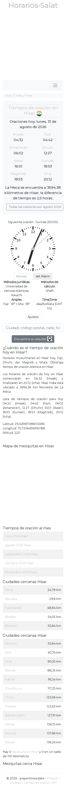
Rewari (10, 742)
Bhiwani (10, 626)
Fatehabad (13, 608)
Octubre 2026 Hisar (19, 563)
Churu (10, 697)
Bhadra (10, 617)
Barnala (10, 733)
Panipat (10, 706)
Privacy (52, 778)
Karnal (9, 724)
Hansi (9, 590)
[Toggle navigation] (55, 85)
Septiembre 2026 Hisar (21, 554)
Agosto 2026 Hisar (18, 545)
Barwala (11, 599)
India (19, 95)
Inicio (8, 95)
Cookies (15, 783)
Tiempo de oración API (39, 783)
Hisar (29, 95)
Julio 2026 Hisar (16, 536)
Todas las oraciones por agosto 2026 (35, 207)
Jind (8, 652)
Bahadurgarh (15, 715)
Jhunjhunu (13, 688)
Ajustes (33, 317)
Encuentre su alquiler (30, 339)
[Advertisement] (33, 45)
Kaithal (10, 679)
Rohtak (10, 670)
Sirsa (8, 661)
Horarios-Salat (33, 5)
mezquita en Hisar (25, 752)
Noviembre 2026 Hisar (21, 572)
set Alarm (43, 276)
